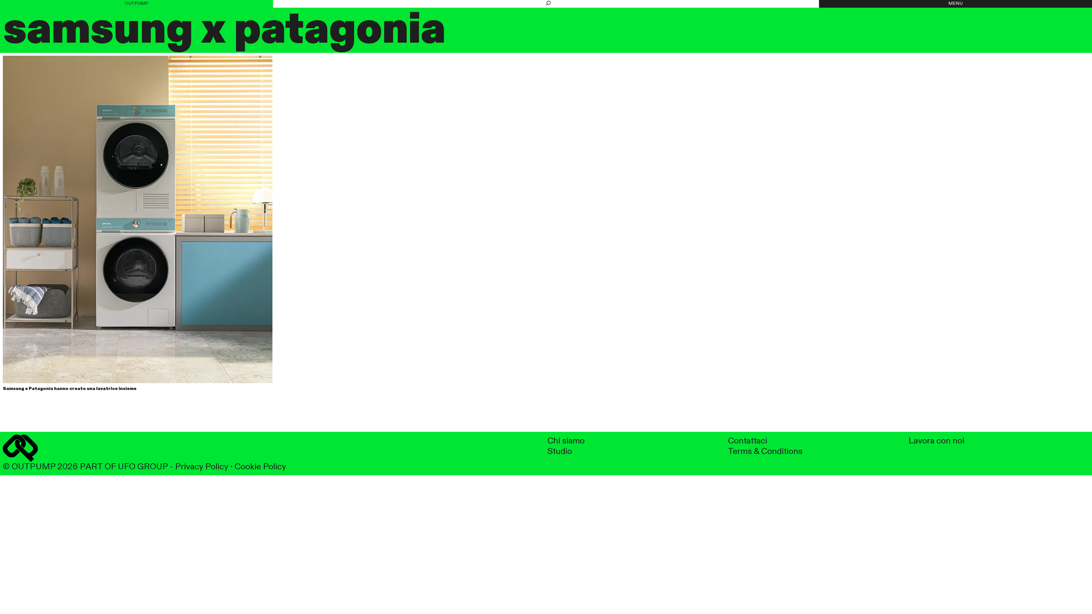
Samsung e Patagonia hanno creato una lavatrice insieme (69, 389)
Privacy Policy (201, 466)
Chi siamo (566, 441)
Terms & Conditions (765, 451)
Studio (559, 451)
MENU (955, 3)
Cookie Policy (260, 466)
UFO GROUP (143, 466)
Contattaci (747, 441)
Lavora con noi (936, 441)
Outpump (136, 3)
